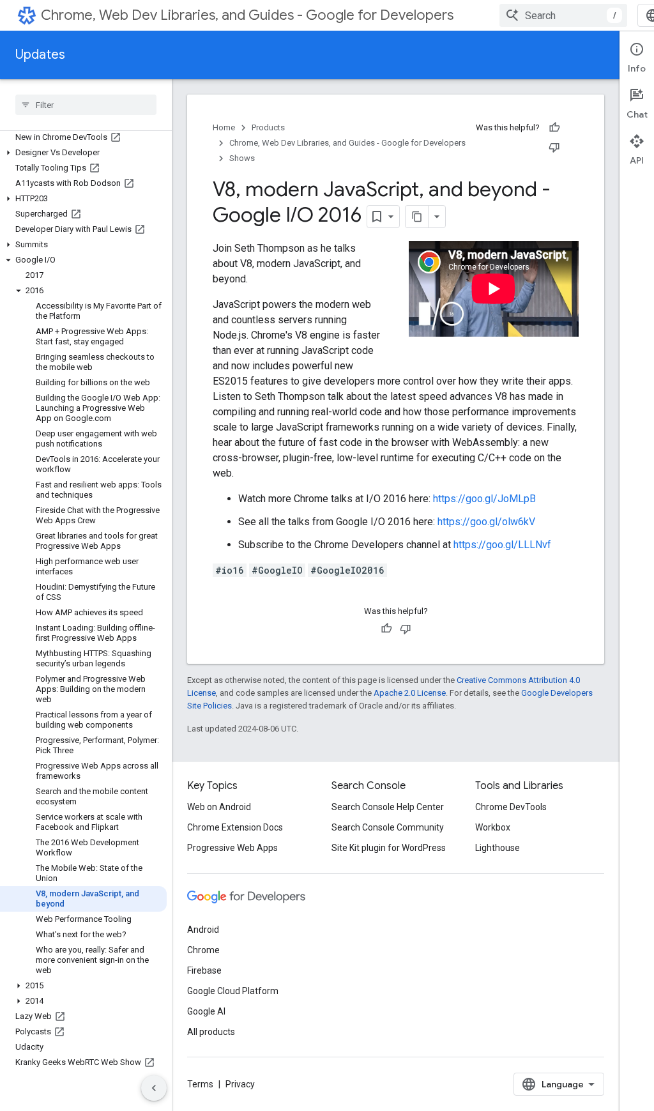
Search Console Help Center (387, 807)
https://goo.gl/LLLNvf (502, 545)
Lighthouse (497, 848)
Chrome (203, 950)
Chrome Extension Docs (235, 827)
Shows (242, 158)
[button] (83, 152)
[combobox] (563, 15)
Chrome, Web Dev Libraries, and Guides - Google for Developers (247, 15)
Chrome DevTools (511, 807)
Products (268, 127)
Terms (200, 1084)
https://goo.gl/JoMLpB (484, 499)
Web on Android (219, 807)
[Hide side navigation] (154, 1088)
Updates (40, 55)
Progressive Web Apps (232, 848)
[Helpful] (554, 127)
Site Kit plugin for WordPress (388, 848)
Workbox (492, 827)
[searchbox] (85, 105)
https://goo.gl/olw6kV (486, 522)
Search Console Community (387, 827)
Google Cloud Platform (232, 991)
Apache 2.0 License (410, 693)
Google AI (206, 1011)
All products (211, 1032)
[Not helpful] (554, 147)
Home (224, 127)
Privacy (240, 1084)
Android (203, 929)
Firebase (204, 970)
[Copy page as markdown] (417, 216)
